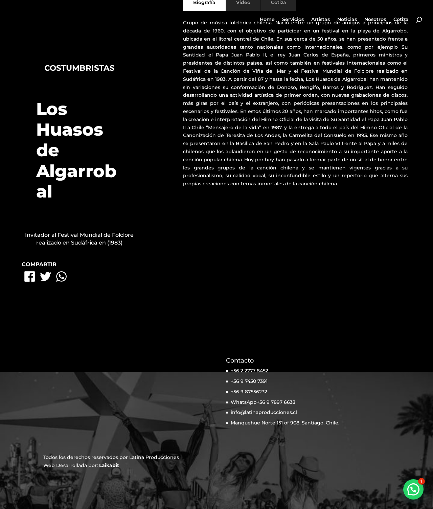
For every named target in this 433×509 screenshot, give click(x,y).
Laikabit (109, 465)
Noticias (347, 19)
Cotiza (401, 19)
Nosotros (375, 19)
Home (267, 19)
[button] (413, 489)
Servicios (293, 19)
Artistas (320, 19)
